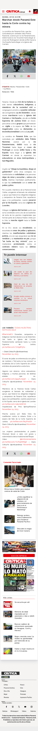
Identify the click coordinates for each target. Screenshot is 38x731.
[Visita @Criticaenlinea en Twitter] (13, 706)
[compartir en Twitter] (15, 76)
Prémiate (23, 694)
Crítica (6, 685)
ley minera (7, 89)
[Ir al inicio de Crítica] (15, 11)
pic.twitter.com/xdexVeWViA (14, 404)
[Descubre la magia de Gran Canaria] (9, 530)
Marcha (12, 87)
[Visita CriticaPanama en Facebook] (6, 706)
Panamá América (9, 688)
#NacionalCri (7, 334)
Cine (21, 688)
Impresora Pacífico (26, 697)
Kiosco (22, 685)
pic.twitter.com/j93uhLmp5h (14, 379)
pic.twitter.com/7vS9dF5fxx (13, 347)
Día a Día (7, 691)
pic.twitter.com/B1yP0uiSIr (21, 421)
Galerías (33, 711)
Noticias (4, 711)
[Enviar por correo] (28, 76)
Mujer (5, 694)
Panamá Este (20, 87)
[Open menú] (3, 11)
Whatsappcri (14, 711)
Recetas (6, 697)
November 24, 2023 (10, 354)
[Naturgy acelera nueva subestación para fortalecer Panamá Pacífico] (9, 519)
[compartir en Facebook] (7, 76)
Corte (27, 87)
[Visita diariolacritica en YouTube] (25, 706)
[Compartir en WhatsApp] (22, 75)
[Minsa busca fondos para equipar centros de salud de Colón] (19, 476)
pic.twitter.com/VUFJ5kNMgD (14, 442)
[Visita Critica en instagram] (31, 706)
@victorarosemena (28, 439)
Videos (24, 711)
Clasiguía (23, 691)
